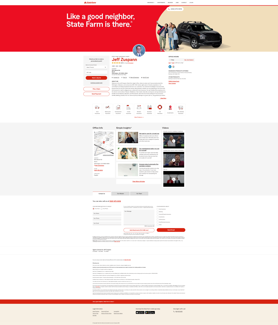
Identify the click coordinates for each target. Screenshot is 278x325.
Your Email (97, 208)
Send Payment (96, 94)
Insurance (150, 2)
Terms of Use (95, 313)
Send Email (171, 230)
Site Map (95, 315)
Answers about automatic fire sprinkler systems (148, 165)
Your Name (96, 213)
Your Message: (128, 211)
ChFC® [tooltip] (113, 66)
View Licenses (172, 83)
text (173, 62)
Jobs (177, 2)
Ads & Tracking (96, 311)
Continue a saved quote (96, 82)
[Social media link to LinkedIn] (170, 66)
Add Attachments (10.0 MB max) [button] (139, 230)
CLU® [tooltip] (117, 66)
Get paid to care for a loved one (149, 133)
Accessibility (116, 311)
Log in (191, 2)
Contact (184, 2)
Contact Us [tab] (102, 193)
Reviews (170, 2)
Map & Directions (99, 165)
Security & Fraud (105, 311)
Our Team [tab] (139, 193)
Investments (161, 2)
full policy (98, 286)
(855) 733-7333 (117, 241)
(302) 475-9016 (98, 170)
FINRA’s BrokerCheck (174, 81)
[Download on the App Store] (140, 312)
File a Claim (96, 89)
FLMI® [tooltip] (120, 66)
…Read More (163, 98)
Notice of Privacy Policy (106, 313)
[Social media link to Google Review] (173, 66)
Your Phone (105, 208)
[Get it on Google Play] (150, 312)
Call (169, 62)
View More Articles (138, 181)
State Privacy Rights (118, 313)
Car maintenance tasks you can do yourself (149, 149)
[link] (90, 2)
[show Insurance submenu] (154, 2)
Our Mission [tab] (120, 193)
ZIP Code (89, 72)
